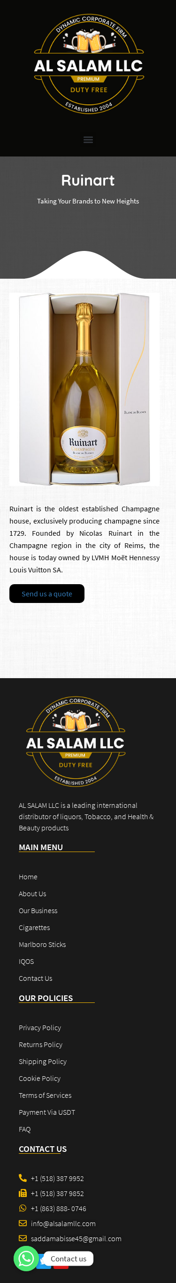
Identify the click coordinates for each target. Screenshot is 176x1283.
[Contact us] (26, 1258)
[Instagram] (61, 1261)
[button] (88, 139)
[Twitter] (43, 1261)
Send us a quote (47, 593)
